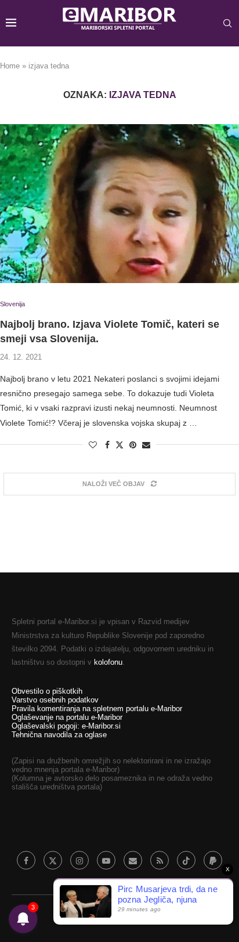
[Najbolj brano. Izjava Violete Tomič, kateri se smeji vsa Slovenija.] (119, 204)
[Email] (133, 860)
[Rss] (159, 860)
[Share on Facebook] (107, 445)
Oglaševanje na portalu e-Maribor (67, 717)
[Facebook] (26, 860)
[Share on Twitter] (119, 445)
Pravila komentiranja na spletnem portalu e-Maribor (97, 708)
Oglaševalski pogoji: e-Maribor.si (66, 726)
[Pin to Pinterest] (132, 445)
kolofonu (108, 662)
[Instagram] (79, 860)
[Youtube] (106, 860)
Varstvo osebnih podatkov (55, 699)
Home (10, 65)
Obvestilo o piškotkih (47, 691)
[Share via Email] (146, 445)
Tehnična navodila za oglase (59, 734)
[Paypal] (213, 860)
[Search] (227, 23)
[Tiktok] (186, 860)
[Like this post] (93, 445)
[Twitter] (53, 860)
